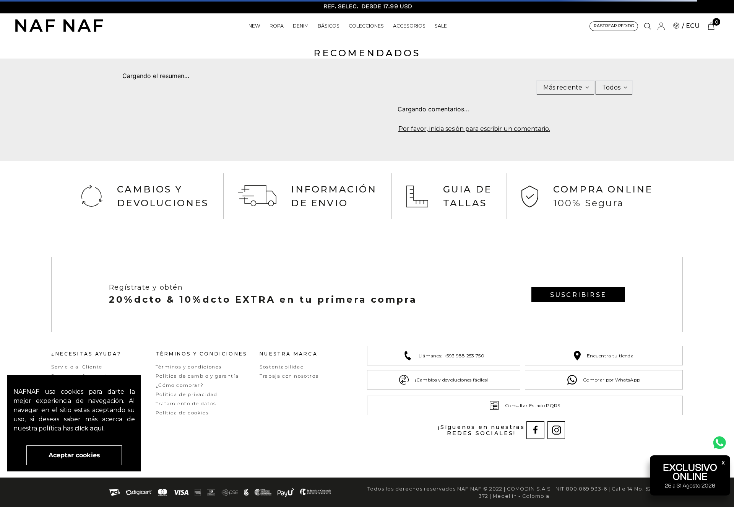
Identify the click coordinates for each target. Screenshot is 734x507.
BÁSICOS (328, 26)
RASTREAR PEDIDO (614, 25)
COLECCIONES (366, 26)
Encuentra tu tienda (610, 356)
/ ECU (691, 25)
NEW (254, 26)
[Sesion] (661, 26)
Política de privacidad (187, 394)
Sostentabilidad (282, 367)
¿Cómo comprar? (179, 385)
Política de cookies (182, 413)
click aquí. (89, 428)
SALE (441, 26)
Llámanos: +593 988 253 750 (451, 356)
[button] (647, 26)
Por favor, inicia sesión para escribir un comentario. (474, 129)
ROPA (277, 26)
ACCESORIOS (409, 26)
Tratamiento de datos (186, 403)
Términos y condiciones (189, 367)
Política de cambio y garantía (197, 376)
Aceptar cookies (74, 455)
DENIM (301, 26)
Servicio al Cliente (76, 367)
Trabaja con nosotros (289, 376)
